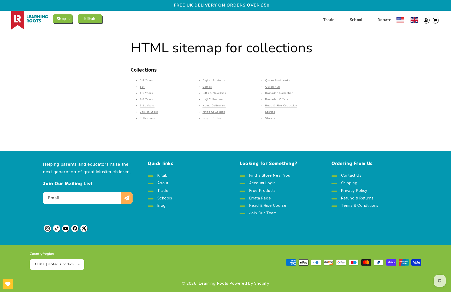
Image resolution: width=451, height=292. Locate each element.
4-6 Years (146, 93)
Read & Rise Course (267, 206)
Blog (161, 206)
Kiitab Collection (214, 112)
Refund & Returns (356, 198)
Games (207, 87)
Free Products (262, 191)
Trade (162, 191)
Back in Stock (149, 112)
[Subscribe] (127, 198)
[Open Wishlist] (8, 284)
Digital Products (214, 80)
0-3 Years (146, 80)
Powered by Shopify (249, 283)
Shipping (348, 183)
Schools (164, 198)
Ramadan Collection (279, 93)
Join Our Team (262, 213)
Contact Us (350, 176)
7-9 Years (146, 99)
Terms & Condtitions (359, 206)
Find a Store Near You (269, 176)
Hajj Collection (213, 99)
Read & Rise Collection (281, 105)
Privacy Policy (353, 191)
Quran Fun (272, 87)
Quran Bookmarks (277, 80)
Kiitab (162, 176)
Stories (270, 112)
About (162, 183)
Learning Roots (213, 283)
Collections (147, 118)
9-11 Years (147, 105)
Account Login (262, 183)
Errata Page (259, 198)
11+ (142, 87)
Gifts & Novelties (214, 93)
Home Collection (214, 105)
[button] (63, 18)
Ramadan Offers (276, 99)
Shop (61, 18)
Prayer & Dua (212, 118)
